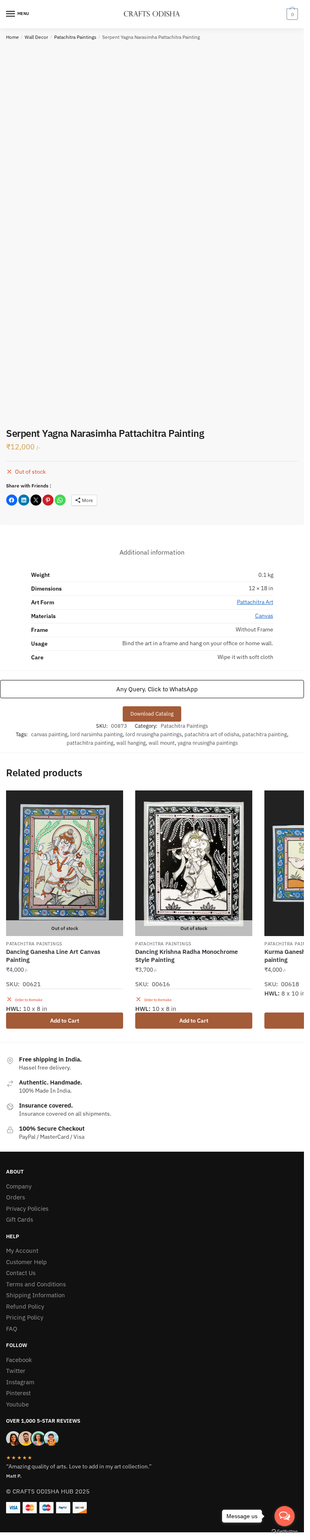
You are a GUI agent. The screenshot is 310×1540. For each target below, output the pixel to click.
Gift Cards (19, 1219)
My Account (22, 1250)
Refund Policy (25, 1306)
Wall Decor (36, 37)
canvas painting (49, 734)
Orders (15, 1197)
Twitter (15, 1371)
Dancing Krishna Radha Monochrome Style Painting (186, 956)
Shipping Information (35, 1295)
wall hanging (131, 742)
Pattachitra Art (255, 602)
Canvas (264, 615)
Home (12, 37)
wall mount (162, 742)
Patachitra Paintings (75, 37)
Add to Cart (64, 1020)
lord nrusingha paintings (154, 734)
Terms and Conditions (36, 1284)
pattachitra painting (90, 742)
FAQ (11, 1328)
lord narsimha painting (96, 734)
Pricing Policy (24, 1317)
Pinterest (18, 1393)
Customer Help (26, 1262)
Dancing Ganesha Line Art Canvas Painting (53, 956)
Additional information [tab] (151, 552)
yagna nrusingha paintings (208, 742)
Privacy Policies (27, 1208)
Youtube (17, 1404)
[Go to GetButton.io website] (284, 1531)
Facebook (19, 1360)
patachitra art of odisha (211, 734)
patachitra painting (264, 734)
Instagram (20, 1382)
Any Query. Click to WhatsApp (156, 689)
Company (18, 1186)
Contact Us (21, 1273)
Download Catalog (152, 713)
